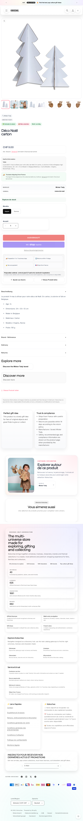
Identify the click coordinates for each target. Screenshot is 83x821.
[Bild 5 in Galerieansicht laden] (42, 104)
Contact (10, 708)
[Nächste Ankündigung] (76, 2)
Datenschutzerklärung (31, 813)
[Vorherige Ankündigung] (6, 2)
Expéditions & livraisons (16, 713)
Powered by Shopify (30, 810)
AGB (42, 813)
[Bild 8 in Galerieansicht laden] (69, 104)
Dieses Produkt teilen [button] (11, 390)
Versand (14, 151)
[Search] (67, 10)
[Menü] (6, 10)
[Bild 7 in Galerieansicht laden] (60, 104)
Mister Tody (60, 187)
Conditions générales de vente (18, 723)
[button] (78, 10)
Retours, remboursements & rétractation (22, 718)
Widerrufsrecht (17, 813)
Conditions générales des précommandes (16, 729)
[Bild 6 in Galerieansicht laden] (51, 104)
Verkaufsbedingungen (19, 816)
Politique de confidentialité (17, 740)
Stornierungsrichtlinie (45, 816)
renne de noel (60, 191)
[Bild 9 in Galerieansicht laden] (78, 104)
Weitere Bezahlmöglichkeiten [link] (33, 250)
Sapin (8, 212)
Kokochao (19, 810)
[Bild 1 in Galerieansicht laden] (5, 104)
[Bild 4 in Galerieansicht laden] (33, 104)
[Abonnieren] (58, 765)
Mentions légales (13, 745)
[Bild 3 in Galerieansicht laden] (23, 104)
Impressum (32, 816)
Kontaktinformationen (61, 813)
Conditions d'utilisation (15, 735)
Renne (17, 212)
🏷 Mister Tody (6, 116)
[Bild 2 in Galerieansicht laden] (14, 104)
